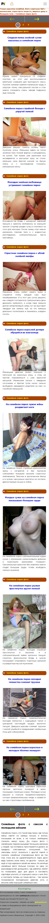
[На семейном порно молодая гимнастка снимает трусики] (24, 702)
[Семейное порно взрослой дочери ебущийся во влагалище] (24, 354)
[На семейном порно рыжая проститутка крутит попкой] (24, 621)
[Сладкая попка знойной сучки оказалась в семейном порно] (24, 60)
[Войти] (12, 4)
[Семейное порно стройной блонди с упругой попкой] (24, 131)
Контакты (24, 889)
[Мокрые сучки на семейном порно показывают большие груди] (24, 530)
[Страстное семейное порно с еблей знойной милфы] (24, 276)
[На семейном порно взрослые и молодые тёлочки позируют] (24, 770)
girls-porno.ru (41, 902)
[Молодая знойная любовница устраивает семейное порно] (24, 205)
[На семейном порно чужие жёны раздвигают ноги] (24, 440)
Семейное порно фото (17, 31)
